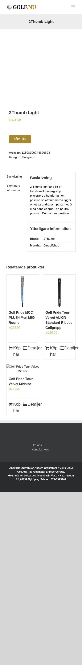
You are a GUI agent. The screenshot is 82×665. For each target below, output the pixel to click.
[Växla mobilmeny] (73, 6)
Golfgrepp (28, 157)
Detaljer (32, 348)
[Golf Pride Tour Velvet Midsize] (23, 368)
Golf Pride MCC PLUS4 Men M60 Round (22, 317)
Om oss (37, 445)
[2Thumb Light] (41, 64)
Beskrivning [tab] (14, 176)
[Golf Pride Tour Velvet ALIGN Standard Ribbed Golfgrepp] (59, 291)
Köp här (20, 139)
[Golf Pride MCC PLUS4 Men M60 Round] (23, 291)
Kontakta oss (40, 449)
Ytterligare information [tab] (14, 188)
